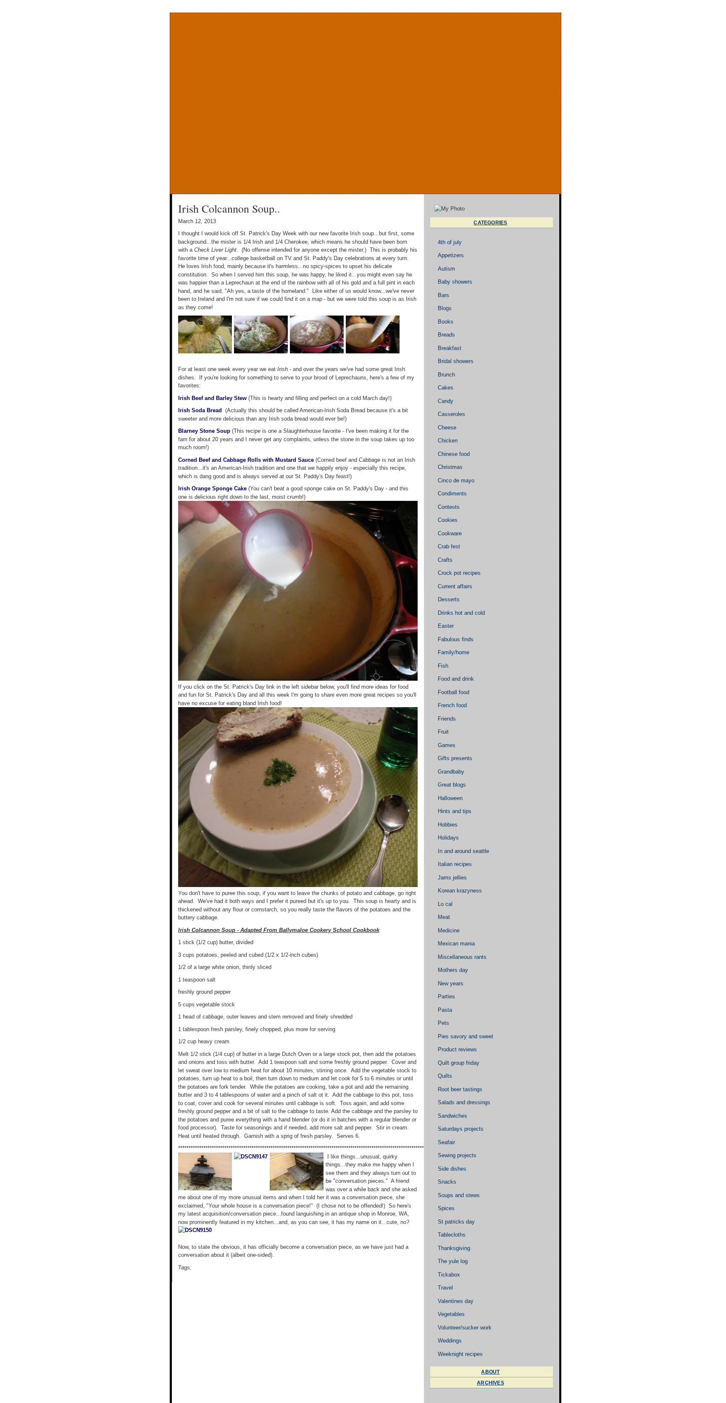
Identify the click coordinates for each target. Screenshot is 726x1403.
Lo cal (445, 904)
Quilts (445, 1076)
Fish (443, 666)
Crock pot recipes (459, 573)
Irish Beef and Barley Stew (212, 398)
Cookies (448, 520)
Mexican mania (456, 943)
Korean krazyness (460, 890)
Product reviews (457, 1049)
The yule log (453, 1261)
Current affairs (455, 586)
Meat (444, 917)
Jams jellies (452, 877)
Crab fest (449, 546)
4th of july (450, 242)
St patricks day (456, 1222)
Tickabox (449, 1274)
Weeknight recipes (460, 1354)
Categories (490, 223)
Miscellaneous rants (462, 957)
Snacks (447, 1182)
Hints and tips (454, 811)
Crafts (445, 560)
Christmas (450, 467)
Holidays (448, 837)
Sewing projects (457, 1155)
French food (452, 705)
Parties (446, 996)
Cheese (447, 427)
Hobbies (448, 824)
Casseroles (451, 414)
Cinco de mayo (456, 480)
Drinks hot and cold (461, 613)
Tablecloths (452, 1235)
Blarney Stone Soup (204, 431)
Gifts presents (455, 758)
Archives (490, 1383)
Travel (445, 1288)
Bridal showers (455, 361)
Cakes (445, 387)
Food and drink (456, 679)
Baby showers (455, 282)
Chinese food (454, 454)
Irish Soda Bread (200, 410)
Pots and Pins (365, 103)
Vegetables (451, 1314)
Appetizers (451, 255)
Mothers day (453, 970)
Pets (443, 1023)
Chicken (448, 440)
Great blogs (452, 785)
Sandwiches (452, 1116)
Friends (447, 719)
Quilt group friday (458, 1063)
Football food (453, 692)
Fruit (443, 732)
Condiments (452, 493)
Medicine (449, 930)
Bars (443, 295)
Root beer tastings (460, 1089)
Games (446, 745)
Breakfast (449, 348)
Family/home (453, 652)
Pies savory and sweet (465, 1036)
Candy (445, 401)
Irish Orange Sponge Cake (212, 488)
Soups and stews (459, 1195)
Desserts (449, 599)
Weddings (450, 1340)
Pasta (445, 1010)
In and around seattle (463, 851)
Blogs (445, 308)
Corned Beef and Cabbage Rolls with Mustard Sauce (246, 460)
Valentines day (455, 1301)
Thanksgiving (454, 1248)
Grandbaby (451, 772)
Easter (446, 626)
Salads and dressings (464, 1102)
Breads (446, 335)
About (490, 1372)
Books (445, 322)
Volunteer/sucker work (465, 1327)
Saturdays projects (461, 1129)
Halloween (450, 798)
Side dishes (452, 1169)
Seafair (446, 1142)
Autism (446, 269)
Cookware (450, 533)
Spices (446, 1208)
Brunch (446, 374)
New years (450, 983)
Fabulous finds (455, 639)
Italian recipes (455, 864)
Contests (449, 507)
